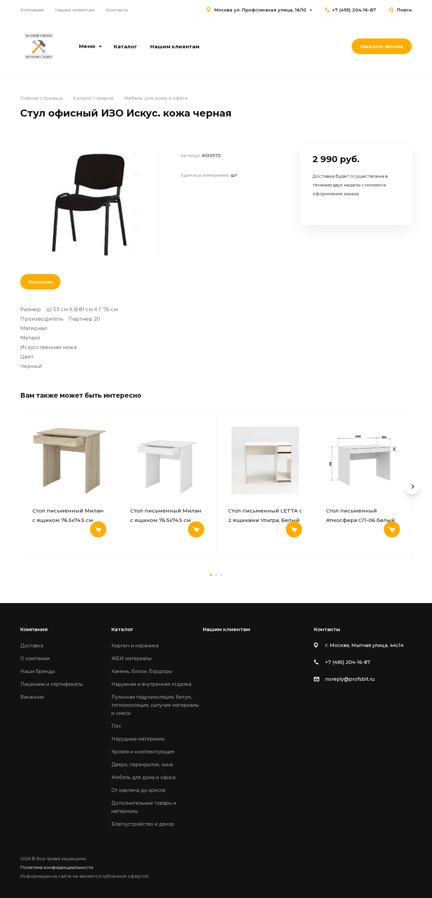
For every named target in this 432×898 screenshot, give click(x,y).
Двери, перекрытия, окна (142, 765)
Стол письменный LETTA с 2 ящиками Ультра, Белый (265, 515)
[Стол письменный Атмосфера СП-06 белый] (363, 460)
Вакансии (32, 697)
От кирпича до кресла (138, 790)
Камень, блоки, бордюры (141, 671)
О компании (35, 658)
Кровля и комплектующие (142, 752)
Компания (32, 10)
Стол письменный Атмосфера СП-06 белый (360, 515)
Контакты (117, 10)
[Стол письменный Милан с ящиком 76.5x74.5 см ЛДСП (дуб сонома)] (69, 460)
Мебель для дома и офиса (143, 777)
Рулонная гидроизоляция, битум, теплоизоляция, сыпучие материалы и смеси (155, 705)
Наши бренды (37, 671)
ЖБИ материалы (131, 658)
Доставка (31, 646)
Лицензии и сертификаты (51, 684)
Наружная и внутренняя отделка (151, 684)
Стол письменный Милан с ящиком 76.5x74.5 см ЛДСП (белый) (165, 515)
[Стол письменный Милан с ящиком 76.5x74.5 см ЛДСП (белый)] (167, 460)
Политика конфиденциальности (56, 867)
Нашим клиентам (74, 10)
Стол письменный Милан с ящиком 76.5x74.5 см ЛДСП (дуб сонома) (68, 515)
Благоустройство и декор (142, 824)
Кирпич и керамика (135, 646)
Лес (116, 726)
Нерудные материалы (138, 739)
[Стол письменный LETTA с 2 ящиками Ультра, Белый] (265, 460)
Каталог (125, 46)
